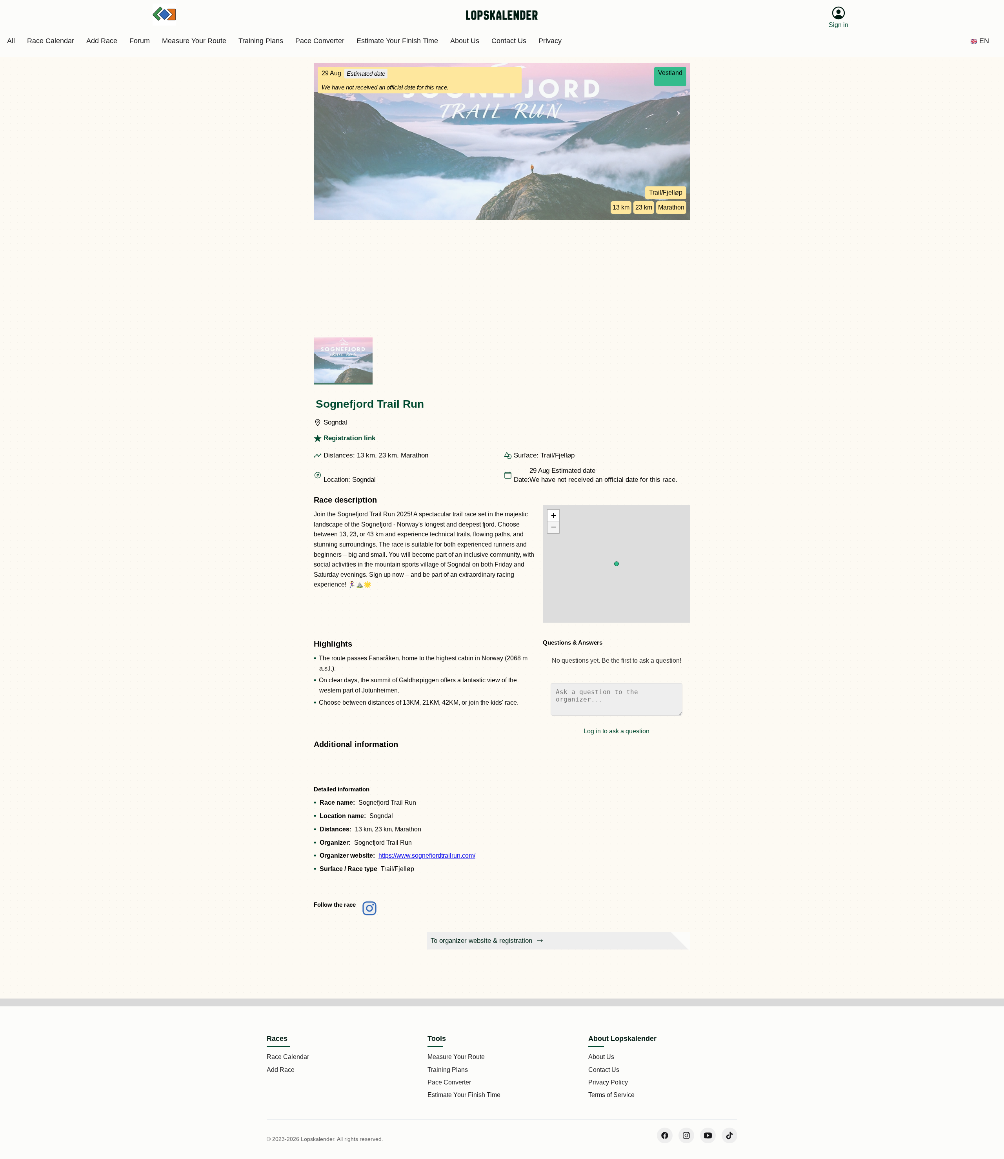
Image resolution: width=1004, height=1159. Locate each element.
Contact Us (603, 1069)
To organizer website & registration (481, 940)
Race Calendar (288, 1056)
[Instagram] (686, 1135)
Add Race (281, 1069)
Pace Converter (449, 1082)
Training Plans (447, 1069)
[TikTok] (729, 1135)
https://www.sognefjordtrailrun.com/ (426, 855)
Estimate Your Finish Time (463, 1095)
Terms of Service (611, 1095)
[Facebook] (665, 1135)
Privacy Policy (608, 1082)
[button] (616, 563)
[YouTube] (708, 1135)
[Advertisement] (502, 278)
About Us (601, 1056)
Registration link (349, 438)
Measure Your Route (456, 1056)
